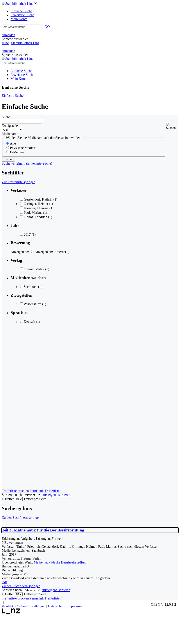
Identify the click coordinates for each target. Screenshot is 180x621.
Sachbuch (30, 287)
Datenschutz (56, 606)
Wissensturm (32, 304)
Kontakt (7, 606)
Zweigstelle (10, 125)
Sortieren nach (12, 495)
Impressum (75, 606)
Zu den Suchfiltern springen (21, 517)
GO (47, 27)
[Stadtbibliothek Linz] (17, 3)
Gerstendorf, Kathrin (38, 199)
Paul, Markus (33, 212)
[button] (172, 126)
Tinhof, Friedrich (35, 217)
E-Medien (17, 152)
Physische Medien (22, 148)
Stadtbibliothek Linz (25, 43)
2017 (27, 234)
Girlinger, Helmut (36, 204)
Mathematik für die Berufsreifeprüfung (60, 562)
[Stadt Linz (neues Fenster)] (11, 613)
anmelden (8, 35)
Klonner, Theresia (36, 208)
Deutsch (29, 321)
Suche (6, 117)
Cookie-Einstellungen (30, 606)
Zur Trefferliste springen (18, 182)
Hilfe (5, 43)
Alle (13, 143)
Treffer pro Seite (34, 499)
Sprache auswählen (15, 39)
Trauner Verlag (34, 269)
